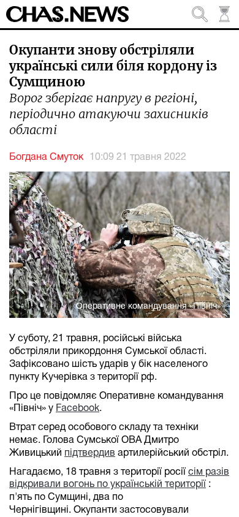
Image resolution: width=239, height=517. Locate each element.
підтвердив (89, 453)
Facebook (77, 408)
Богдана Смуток (46, 157)
